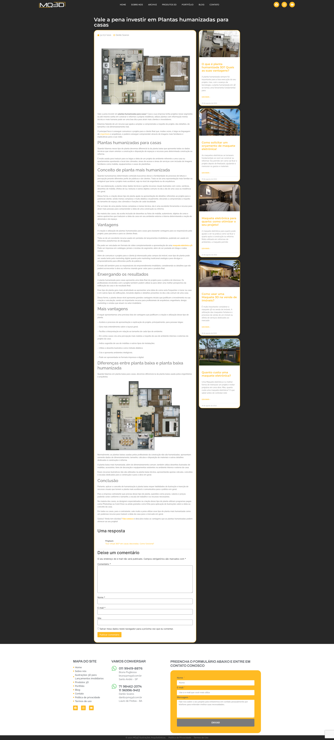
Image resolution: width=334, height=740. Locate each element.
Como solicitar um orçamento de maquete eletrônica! (218, 146)
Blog (201, 4)
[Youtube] (292, 4)
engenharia (105, 134)
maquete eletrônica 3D (182, 245)
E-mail (101, 608)
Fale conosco (128, 519)
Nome (101, 597)
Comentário (104, 564)
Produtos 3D (169, 4)
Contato (214, 4)
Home (123, 4)
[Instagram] (284, 4)
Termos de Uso (201, 737)
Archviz (152, 4)
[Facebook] (276, 4)
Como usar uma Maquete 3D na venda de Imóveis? (219, 297)
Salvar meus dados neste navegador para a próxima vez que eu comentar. (136, 629)
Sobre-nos (137, 4)
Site (99, 618)
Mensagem (183, 697)
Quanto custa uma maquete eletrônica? (216, 374)
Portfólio (187, 4)
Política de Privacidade (179, 737)
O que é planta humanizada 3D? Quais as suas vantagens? (218, 67)
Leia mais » (206, 97)
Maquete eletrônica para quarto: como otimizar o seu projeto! (219, 221)
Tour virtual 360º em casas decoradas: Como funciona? (129, 544)
